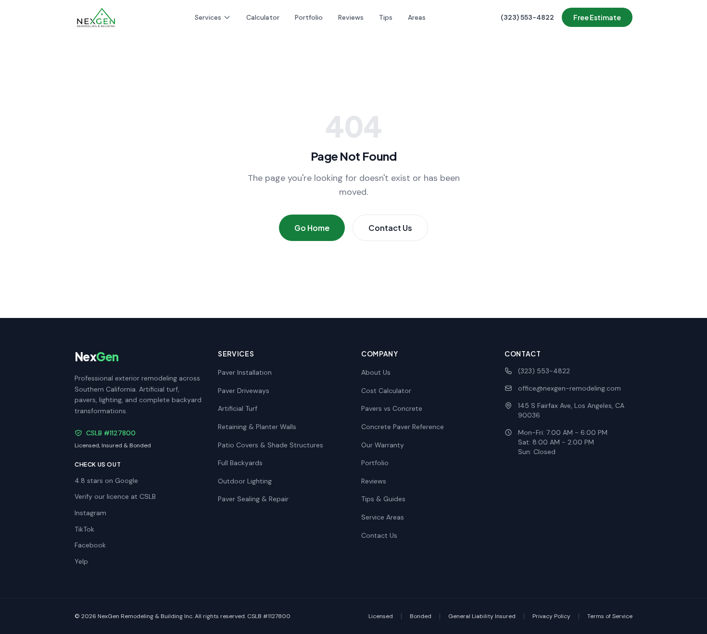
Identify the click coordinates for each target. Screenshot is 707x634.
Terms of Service (609, 616)
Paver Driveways (243, 390)
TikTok (84, 529)
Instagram (90, 512)
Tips (385, 17)
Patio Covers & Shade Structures (270, 445)
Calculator (262, 17)
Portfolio (309, 17)
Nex (96, 356)
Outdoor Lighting (245, 481)
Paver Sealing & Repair (253, 499)
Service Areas (382, 517)
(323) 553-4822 (527, 17)
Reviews (351, 17)
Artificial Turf (237, 408)
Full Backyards (240, 462)
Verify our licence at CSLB (115, 496)
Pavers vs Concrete (391, 408)
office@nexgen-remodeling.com (569, 388)
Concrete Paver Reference (402, 426)
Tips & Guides (383, 499)
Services (208, 17)
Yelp (81, 561)
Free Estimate (597, 17)
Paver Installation (245, 372)
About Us (376, 372)
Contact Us (390, 228)
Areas (417, 17)
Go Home (311, 228)
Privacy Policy (551, 616)
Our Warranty (382, 445)
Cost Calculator (386, 390)
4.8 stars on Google (106, 480)
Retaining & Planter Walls (257, 426)
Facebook (90, 545)
